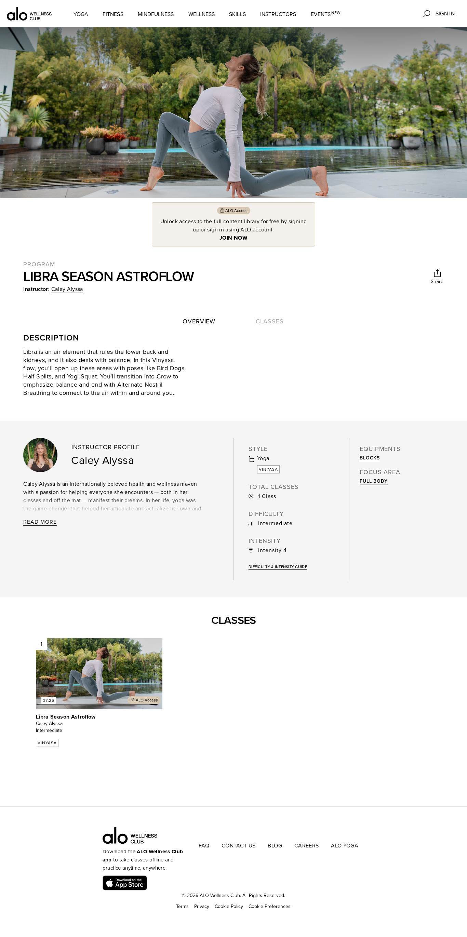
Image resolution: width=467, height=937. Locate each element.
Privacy (201, 906)
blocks (370, 458)
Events (326, 14)
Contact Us (239, 845)
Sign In (445, 13)
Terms (182, 906)
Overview (199, 321)
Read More (40, 522)
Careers (306, 845)
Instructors (278, 14)
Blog (275, 845)
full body (374, 481)
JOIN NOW (233, 238)
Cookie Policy (229, 906)
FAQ (204, 845)
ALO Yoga (344, 845)
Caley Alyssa (67, 289)
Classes (270, 321)
